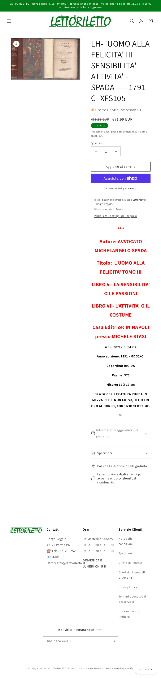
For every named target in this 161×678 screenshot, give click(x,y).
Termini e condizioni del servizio (132, 599)
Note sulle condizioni (126, 541)
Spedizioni (126, 553)
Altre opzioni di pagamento (120, 188)
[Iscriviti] (113, 641)
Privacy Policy (128, 587)
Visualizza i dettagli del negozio (115, 216)
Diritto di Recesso (131, 563)
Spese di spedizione (122, 131)
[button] (8, 21)
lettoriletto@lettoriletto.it (66, 563)
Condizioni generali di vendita (132, 574)
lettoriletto (42, 668)
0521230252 (67, 551)
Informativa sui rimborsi (129, 613)
